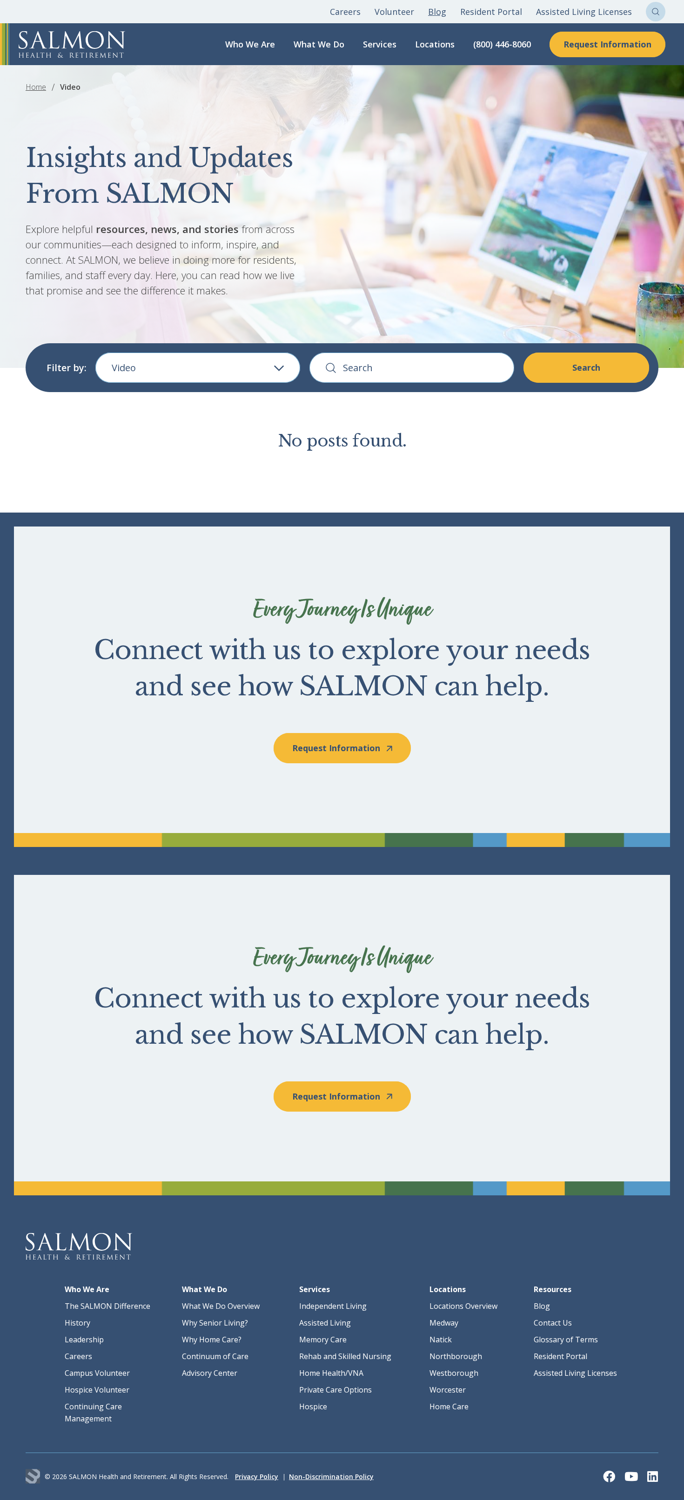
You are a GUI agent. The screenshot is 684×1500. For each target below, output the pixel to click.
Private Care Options (335, 1390)
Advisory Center (209, 1373)
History (77, 1323)
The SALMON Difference (107, 1306)
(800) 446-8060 (502, 44)
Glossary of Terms (566, 1339)
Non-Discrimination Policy (331, 1476)
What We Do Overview (221, 1306)
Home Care (449, 1406)
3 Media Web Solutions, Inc (33, 1476)
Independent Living (333, 1306)
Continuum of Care (215, 1356)
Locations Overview (463, 1306)
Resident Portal (491, 11)
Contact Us (553, 1323)
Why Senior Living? (215, 1323)
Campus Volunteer (97, 1373)
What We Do (319, 44)
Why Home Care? (211, 1339)
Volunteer (394, 11)
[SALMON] (72, 44)
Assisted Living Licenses (584, 11)
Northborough (455, 1356)
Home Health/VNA (331, 1373)
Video (124, 367)
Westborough (453, 1373)
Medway (443, 1323)
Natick (440, 1339)
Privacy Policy (256, 1476)
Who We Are (250, 44)
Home (36, 87)
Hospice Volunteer (97, 1390)
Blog (437, 11)
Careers (345, 11)
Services (379, 44)
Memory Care (323, 1339)
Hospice (313, 1406)
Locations (435, 44)
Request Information (607, 44)
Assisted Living (325, 1323)
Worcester (447, 1390)
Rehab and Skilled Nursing (345, 1356)
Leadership (84, 1339)
